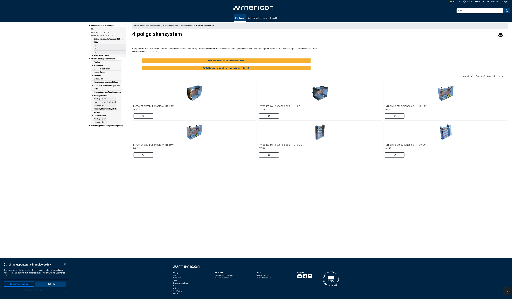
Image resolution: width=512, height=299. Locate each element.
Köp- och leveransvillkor (223, 278)
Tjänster (176, 281)
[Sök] (506, 10)
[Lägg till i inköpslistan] (143, 116)
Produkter (240, 18)
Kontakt (273, 18)
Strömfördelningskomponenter (147, 26)
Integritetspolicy (262, 275)
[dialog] (34, 279)
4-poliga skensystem (205, 26)
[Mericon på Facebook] (305, 276)
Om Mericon (177, 291)
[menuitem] (108, 40)
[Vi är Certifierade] (331, 279)
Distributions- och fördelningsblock (178, 26)
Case (175, 286)
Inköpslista (493, 2)
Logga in (506, 2)
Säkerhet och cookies (264, 278)
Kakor (6, 276)
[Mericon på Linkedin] (299, 276)
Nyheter (176, 288)
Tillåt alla (50, 284)
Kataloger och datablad (257, 18)
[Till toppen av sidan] (507, 291)
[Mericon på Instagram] (310, 276)
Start (175, 275)
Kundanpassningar (180, 283)
